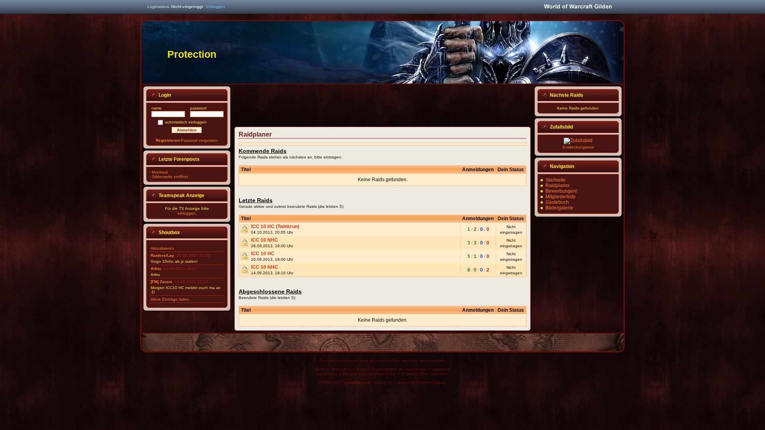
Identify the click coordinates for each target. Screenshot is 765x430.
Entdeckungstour (578, 147)
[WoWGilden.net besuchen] (578, 7)
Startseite (555, 180)
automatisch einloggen (186, 122)
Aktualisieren (162, 248)
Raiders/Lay (162, 255)
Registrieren (168, 140)
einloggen (186, 213)
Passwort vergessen (199, 140)
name (156, 108)
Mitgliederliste (560, 196)
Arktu (156, 268)
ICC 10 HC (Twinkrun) (275, 226)
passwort (198, 108)
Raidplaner (557, 185)
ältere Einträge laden (170, 299)
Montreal (160, 172)
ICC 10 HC (263, 253)
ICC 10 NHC (264, 240)
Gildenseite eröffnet (170, 176)
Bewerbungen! (561, 191)
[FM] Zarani (161, 282)
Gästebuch (557, 202)
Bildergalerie (559, 208)
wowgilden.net (357, 382)
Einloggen (215, 6)
